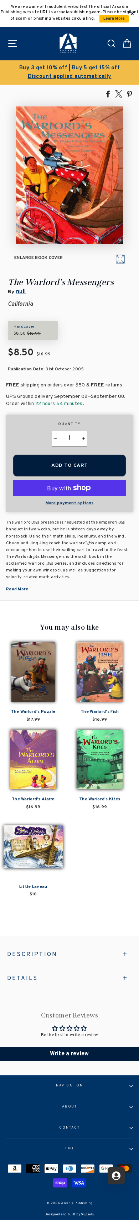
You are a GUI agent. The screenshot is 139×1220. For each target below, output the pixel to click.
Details (22, 978)
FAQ (69, 1148)
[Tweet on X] (118, 93)
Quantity (69, 424)
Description (32, 954)
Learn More (114, 18)
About (69, 1107)
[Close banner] (132, 13)
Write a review (69, 1054)
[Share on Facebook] (108, 93)
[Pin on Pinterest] (129, 93)
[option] (69, 72)
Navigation (69, 1086)
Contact (69, 1128)
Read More (17, 589)
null (21, 291)
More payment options (70, 503)
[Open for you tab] (116, 1175)
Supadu (87, 1214)
